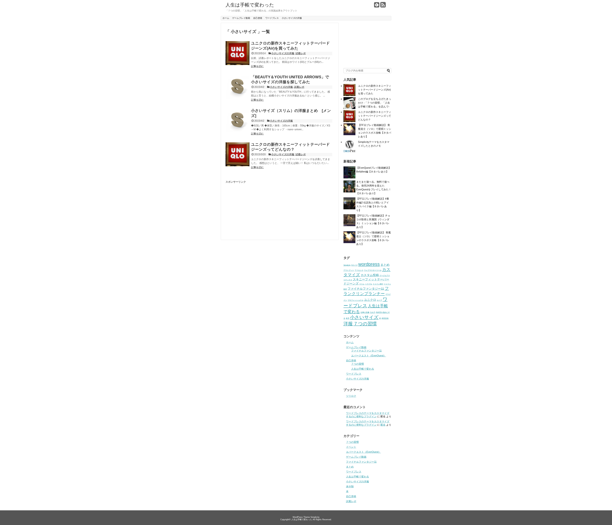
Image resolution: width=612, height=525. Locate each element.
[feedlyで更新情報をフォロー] (376, 6)
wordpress (369, 264)
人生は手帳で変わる (362, 368)
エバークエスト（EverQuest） (368, 355)
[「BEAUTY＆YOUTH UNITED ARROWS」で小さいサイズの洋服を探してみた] (237, 98)
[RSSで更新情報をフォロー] (383, 6)
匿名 (383, 424)
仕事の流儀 (365, 312)
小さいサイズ (364, 317)
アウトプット (348, 270)
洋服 (348, 323)
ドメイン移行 (378, 284)
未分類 (350, 486)
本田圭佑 (385, 318)
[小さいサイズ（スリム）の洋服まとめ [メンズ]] (237, 131)
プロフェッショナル (355, 300)
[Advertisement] (252, 206)
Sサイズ (354, 265)
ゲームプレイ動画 (241, 18)
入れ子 (372, 312)
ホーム (225, 18)
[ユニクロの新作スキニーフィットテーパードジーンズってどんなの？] (237, 165)
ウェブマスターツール (373, 270)
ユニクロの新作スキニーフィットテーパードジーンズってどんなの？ (374, 116)
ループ (379, 300)
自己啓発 (257, 18)
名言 (347, 318)
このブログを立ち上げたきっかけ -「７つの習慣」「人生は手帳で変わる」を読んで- (374, 103)
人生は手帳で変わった (250, 5)
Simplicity (347, 265)
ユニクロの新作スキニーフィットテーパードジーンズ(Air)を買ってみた (374, 89)
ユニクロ (370, 299)
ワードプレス (272, 18)
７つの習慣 (365, 323)
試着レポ (300, 53)
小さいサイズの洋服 (292, 18)
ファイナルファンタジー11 (366, 288)
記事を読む (257, 66)
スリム (361, 284)
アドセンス (359, 270)
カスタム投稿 (370, 275)
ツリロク (351, 396)
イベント (351, 447)
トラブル (368, 284)
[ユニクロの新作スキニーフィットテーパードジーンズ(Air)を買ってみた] (237, 64)
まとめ (385, 264)
